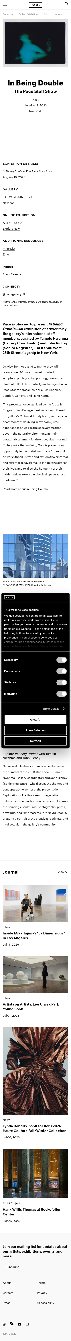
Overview (8, 14)
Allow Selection (36, 730)
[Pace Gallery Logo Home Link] (35, 5)
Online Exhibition (28, 14)
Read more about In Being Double (25, 489)
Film (46, 14)
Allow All (35, 719)
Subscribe (12, 1267)
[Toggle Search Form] (66, 4)
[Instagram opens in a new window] (4, 1325)
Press (6, 1303)
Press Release (12, 274)
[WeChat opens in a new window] (11, 1325)
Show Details (50, 708)
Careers (8, 1293)
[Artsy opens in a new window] (27, 1325)
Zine (6, 254)
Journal (58, 14)
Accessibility (45, 1303)
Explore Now (11, 228)
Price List (9, 248)
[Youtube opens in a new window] (19, 1325)
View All (63, 872)
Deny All (35, 740)
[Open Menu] (5, 5)
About (7, 1283)
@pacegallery (14, 294)
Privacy (42, 1293)
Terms (41, 1283)
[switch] (61, 671)
